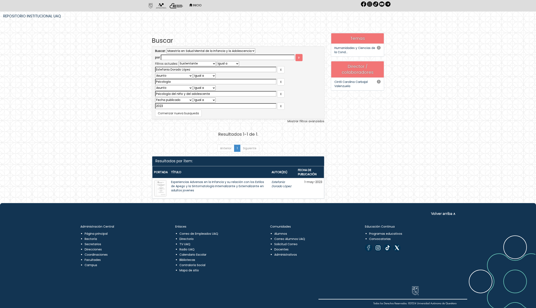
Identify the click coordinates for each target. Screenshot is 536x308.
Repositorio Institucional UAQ (32, 16)
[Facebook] (368, 247)
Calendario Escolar (192, 255)
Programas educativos (385, 234)
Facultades (93, 260)
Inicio (197, 5)
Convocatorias (380, 239)
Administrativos (285, 255)
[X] (397, 247)
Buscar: (160, 51)
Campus (91, 265)
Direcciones (93, 249)
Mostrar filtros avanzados (305, 121)
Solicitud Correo (286, 244)
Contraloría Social (192, 265)
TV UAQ (184, 244)
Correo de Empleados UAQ (198, 234)
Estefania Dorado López (281, 184)
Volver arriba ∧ (443, 214)
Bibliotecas (187, 260)
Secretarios (93, 244)
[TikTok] (387, 247)
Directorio (186, 239)
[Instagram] (378, 247)
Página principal (96, 234)
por (157, 57)
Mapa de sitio (189, 270)
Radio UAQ (187, 249)
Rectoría (91, 239)
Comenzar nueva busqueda (178, 113)
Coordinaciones (96, 255)
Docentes (281, 249)
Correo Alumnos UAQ (289, 239)
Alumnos (280, 234)
